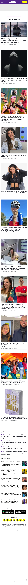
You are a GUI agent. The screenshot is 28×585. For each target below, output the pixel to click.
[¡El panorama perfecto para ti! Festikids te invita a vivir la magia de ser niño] (14, 366)
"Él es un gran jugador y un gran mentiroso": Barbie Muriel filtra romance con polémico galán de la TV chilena (11, 487)
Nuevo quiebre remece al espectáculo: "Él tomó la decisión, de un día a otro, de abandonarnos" (11, 494)
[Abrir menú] (2, 2)
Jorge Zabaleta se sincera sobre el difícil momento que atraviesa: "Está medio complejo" (11, 480)
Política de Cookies (6, 534)
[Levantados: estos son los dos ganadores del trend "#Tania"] (14, 140)
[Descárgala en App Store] (20, 512)
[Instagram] (11, 520)
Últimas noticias (7, 432)
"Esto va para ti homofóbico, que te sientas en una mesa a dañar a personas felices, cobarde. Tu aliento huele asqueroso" (11, 463)
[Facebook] (7, 520)
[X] (14, 520)
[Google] (4, 520)
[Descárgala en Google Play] (8, 512)
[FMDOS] (12, 1)
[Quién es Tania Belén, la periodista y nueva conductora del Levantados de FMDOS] (14, 176)
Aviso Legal (25, 534)
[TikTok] (17, 520)
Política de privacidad (17, 534)
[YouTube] (21, 520)
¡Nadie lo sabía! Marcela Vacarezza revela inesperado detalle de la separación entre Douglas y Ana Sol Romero (10, 502)
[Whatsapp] (24, 520)
